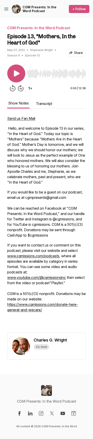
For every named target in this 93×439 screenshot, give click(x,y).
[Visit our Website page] (73, 413)
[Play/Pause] (16, 73)
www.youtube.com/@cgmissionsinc (36, 277)
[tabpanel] (46, 224)
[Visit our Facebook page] (19, 413)
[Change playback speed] (30, 88)
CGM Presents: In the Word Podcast (39, 9)
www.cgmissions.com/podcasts (33, 256)
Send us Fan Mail (21, 118)
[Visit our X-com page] (52, 413)
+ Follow (79, 9)
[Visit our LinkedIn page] (30, 413)
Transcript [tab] (44, 103)
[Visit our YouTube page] (62, 413)
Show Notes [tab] (18, 103)
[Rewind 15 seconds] (12, 88)
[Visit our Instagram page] (41, 413)
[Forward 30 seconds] (21, 88)
